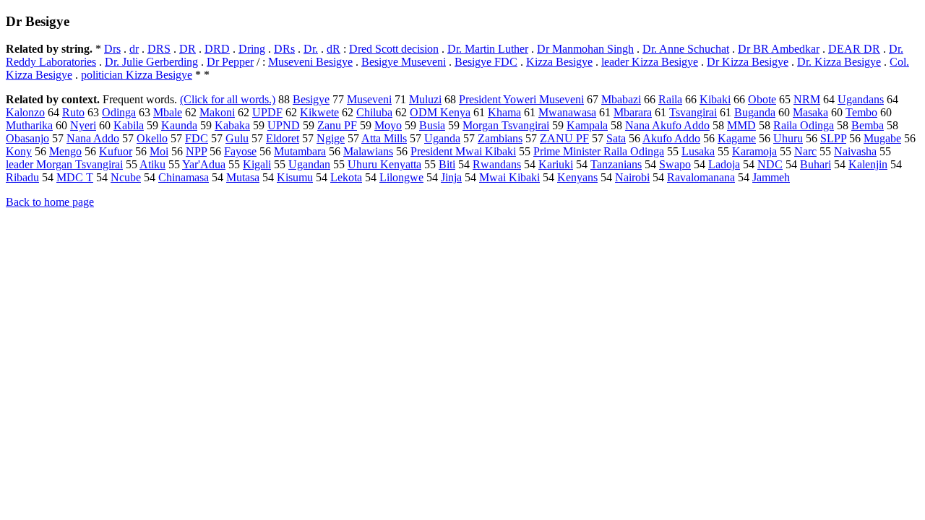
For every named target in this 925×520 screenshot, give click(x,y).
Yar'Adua (203, 164)
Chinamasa (183, 177)
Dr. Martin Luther (487, 49)
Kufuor (115, 151)
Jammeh (771, 177)
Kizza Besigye (559, 62)
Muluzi (425, 99)
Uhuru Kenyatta (384, 164)
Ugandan (309, 164)
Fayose (240, 151)
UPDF (267, 112)
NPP (196, 151)
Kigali (257, 164)
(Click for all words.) (227, 99)
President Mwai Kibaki (463, 151)
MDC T (74, 177)
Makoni (217, 112)
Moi (159, 151)
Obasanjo (27, 138)
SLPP (833, 138)
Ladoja (724, 164)
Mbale (167, 112)
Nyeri (83, 125)
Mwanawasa (567, 112)
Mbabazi (621, 99)
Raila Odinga (803, 125)
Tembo (861, 112)
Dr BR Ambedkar (778, 49)
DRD (217, 49)
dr (134, 49)
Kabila (128, 125)
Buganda (754, 112)
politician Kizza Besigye (136, 75)
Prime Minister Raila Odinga (598, 151)
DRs (284, 49)
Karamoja (754, 151)
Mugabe (882, 138)
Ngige (331, 138)
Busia (432, 125)
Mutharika (29, 125)
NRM (806, 99)
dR (333, 49)
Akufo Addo (671, 138)
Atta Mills (384, 138)
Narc (805, 151)
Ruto (73, 112)
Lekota (346, 177)
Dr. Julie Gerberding (151, 62)
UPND (283, 125)
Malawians (368, 151)
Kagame (737, 138)
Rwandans (497, 164)
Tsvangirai (693, 112)
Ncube (126, 177)
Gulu (237, 138)
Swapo (675, 164)
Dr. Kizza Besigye (839, 62)
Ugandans (861, 99)
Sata (616, 138)
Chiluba (374, 112)
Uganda (442, 138)
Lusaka (698, 151)
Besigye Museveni (403, 62)
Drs (112, 49)
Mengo (65, 151)
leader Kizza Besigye (649, 62)
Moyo (388, 125)
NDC (770, 164)
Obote (762, 99)
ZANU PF (564, 138)
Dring (251, 49)
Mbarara (633, 112)
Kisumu (295, 177)
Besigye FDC (486, 62)
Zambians (500, 138)
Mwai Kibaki (509, 177)
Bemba (867, 125)
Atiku (152, 164)
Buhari (815, 164)
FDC (196, 138)
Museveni (369, 99)
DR (187, 49)
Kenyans (577, 177)
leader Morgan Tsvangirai (64, 164)
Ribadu (22, 177)
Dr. (311, 49)
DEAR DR (854, 49)
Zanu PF (337, 125)
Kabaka (232, 125)
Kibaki (715, 99)
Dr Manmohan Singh (585, 49)
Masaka (810, 112)
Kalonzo (25, 112)
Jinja (451, 177)
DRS (159, 49)
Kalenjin (867, 164)
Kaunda (179, 125)
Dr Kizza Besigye (747, 62)
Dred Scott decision (394, 49)
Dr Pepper (230, 62)
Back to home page (50, 202)
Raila (670, 99)
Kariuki (555, 164)
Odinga (119, 112)
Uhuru (788, 138)
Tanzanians (616, 164)
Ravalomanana (701, 177)
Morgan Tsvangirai (505, 125)
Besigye (311, 99)
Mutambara (300, 151)
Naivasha (855, 151)
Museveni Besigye (310, 62)
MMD (741, 125)
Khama (504, 112)
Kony (19, 151)
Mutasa (242, 177)
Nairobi (632, 177)
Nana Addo (92, 138)
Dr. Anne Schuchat (685, 49)
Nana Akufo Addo (667, 125)
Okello (152, 138)
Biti (447, 164)
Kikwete (319, 112)
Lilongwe (401, 177)
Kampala (587, 125)
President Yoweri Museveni (521, 99)
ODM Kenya (440, 112)
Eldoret (282, 138)
